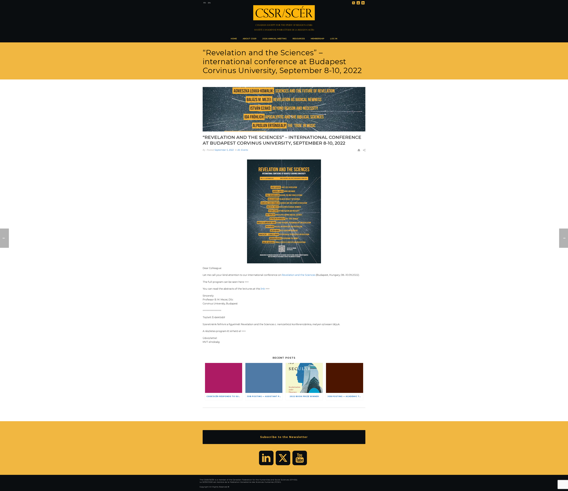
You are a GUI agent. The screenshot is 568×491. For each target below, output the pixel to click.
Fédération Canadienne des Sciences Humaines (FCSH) (255, 482)
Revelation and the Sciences (298, 275)
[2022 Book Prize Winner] (304, 378)
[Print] (359, 150)
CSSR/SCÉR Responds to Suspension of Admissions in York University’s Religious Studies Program (224, 396)
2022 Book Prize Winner (304, 396)
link (263, 288)
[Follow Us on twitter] (283, 458)
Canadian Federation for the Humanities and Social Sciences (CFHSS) (265, 480)
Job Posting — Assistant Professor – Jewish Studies (265, 396)
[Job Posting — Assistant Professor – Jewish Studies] (264, 378)
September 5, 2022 (224, 150)
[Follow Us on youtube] (299, 458)
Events (244, 150)
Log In (333, 38)
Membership (317, 38)
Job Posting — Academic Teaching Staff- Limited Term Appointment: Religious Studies (345, 396)
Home (234, 38)
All (238, 150)
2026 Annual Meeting (274, 38)
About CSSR (249, 38)
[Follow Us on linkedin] (266, 458)
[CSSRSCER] (284, 20)
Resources (299, 38)
